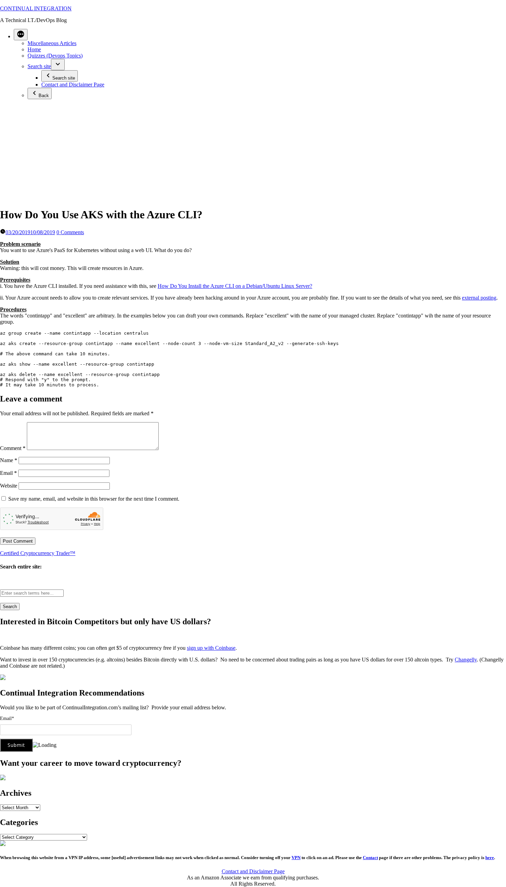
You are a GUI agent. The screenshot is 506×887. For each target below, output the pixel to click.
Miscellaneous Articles (52, 43)
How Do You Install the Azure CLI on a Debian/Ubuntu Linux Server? (235, 286)
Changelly (466, 659)
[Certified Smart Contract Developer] (3, 778)
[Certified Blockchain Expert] (3, 678)
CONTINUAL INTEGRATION (36, 8)
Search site (39, 66)
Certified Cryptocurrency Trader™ (37, 553)
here (489, 857)
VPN (296, 857)
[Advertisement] (253, 153)
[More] (21, 34)
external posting (479, 298)
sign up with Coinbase (211, 648)
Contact (370, 857)
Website (8, 486)
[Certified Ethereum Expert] (3, 844)
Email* (7, 718)
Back (44, 95)
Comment (12, 448)
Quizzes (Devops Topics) (55, 56)
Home (34, 49)
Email (8, 473)
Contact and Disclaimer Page (72, 84)
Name (8, 460)
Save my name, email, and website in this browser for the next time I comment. (93, 499)
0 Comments (70, 232)
